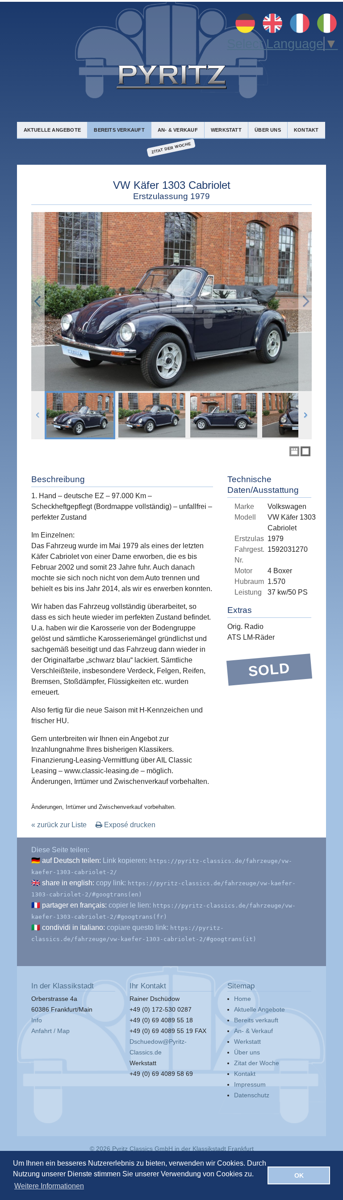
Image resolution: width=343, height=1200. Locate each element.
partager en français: (74, 905)
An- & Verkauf (178, 130)
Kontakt (306, 130)
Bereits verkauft (119, 130)
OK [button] (299, 1175)
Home (242, 998)
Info (36, 1020)
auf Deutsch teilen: (71, 860)
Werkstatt (226, 130)
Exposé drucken (128, 825)
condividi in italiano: (73, 927)
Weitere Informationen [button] (49, 1186)
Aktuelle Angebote (52, 130)
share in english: (68, 883)
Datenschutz (251, 1095)
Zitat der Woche (171, 148)
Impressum (250, 1084)
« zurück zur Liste (59, 825)
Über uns (268, 130)
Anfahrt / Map (50, 1030)
